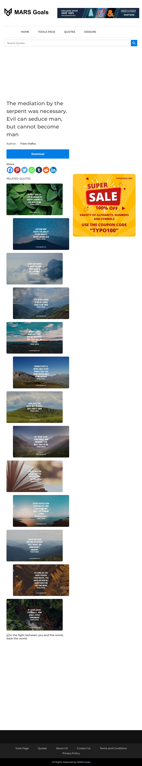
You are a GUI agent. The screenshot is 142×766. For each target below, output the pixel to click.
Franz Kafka (28, 143)
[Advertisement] (104, 78)
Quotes (69, 31)
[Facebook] (10, 170)
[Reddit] (46, 170)
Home (25, 31)
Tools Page (46, 31)
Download (37, 153)
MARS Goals (83, 762)
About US (62, 748)
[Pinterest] (17, 170)
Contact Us (84, 748)
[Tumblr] (39, 170)
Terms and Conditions (113, 748)
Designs (90, 31)
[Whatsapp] (31, 170)
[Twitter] (24, 170)
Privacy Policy (71, 753)
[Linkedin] (53, 170)
